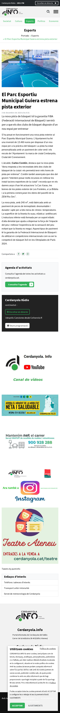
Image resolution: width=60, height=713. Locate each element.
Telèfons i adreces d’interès (17, 582)
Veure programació (18, 325)
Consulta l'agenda (17, 284)
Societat (7, 21)
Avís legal (6, 698)
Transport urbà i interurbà (16, 588)
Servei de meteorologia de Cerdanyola (22, 593)
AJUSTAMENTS (35, 705)
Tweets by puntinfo (11, 568)
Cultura (18, 21)
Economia (54, 21)
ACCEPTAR (17, 705)
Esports (30, 21)
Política (41, 21)
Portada (25, 35)
